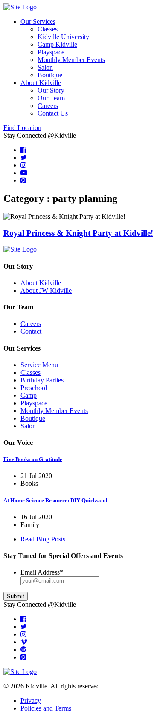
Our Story (51, 90)
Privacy (30, 700)
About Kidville (40, 82)
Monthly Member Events (71, 59)
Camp (28, 395)
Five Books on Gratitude (32, 459)
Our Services (37, 21)
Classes (48, 29)
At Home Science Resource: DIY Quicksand (55, 500)
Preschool (33, 387)
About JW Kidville (46, 290)
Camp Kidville (57, 44)
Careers (48, 105)
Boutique (50, 75)
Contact (30, 331)
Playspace (51, 52)
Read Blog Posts (42, 539)
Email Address (41, 572)
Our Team (51, 98)
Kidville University (63, 36)
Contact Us (53, 113)
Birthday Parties (42, 380)
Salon (45, 67)
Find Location (22, 127)
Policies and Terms (45, 708)
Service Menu (39, 364)
